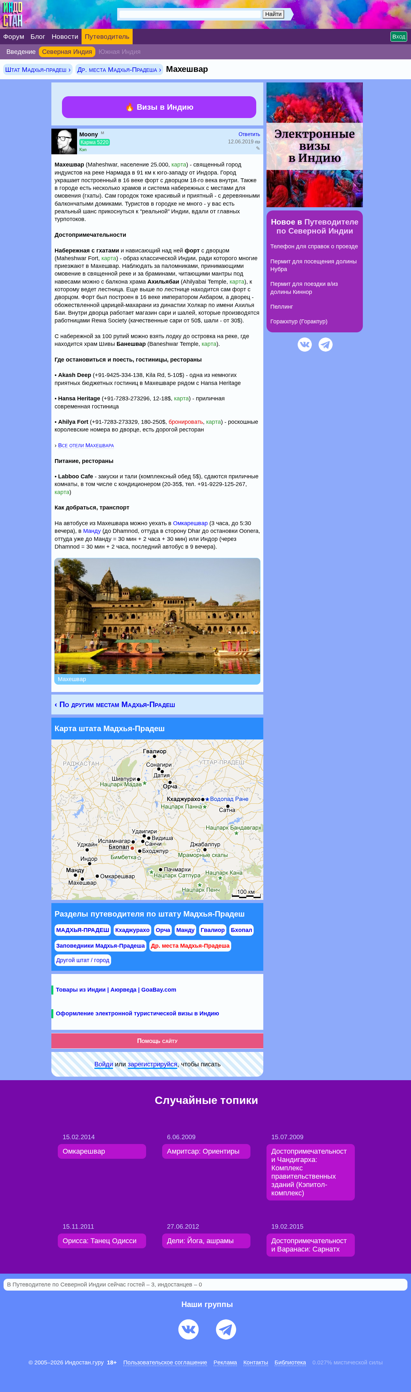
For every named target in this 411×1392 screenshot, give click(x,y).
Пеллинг (281, 306)
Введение (21, 51)
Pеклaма (225, 1362)
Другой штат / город (82, 960)
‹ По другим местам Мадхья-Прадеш (115, 704)
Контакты (255, 1362)
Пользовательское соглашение (165, 1362)
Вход (398, 36)
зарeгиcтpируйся (152, 1064)
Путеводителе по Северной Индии (317, 226)
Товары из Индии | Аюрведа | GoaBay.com (116, 989)
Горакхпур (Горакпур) (299, 321)
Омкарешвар (190, 523)
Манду (92, 531)
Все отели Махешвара (86, 445)
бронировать (186, 422)
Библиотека (290, 1362)
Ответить (249, 134)
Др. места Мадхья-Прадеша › (119, 69)
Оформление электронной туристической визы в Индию (137, 1013)
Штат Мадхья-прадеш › (38, 69)
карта (178, 164)
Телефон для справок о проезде (314, 246)
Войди (103, 1064)
